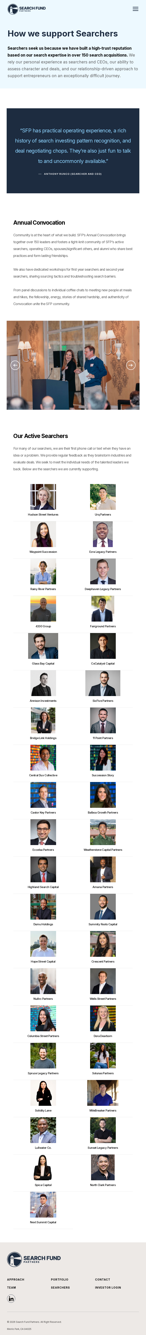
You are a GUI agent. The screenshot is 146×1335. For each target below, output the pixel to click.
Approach (15, 1279)
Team (11, 1287)
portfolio (59, 1279)
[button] (135, 8)
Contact (102, 1279)
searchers (60, 1287)
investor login (108, 1287)
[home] (27, 9)
